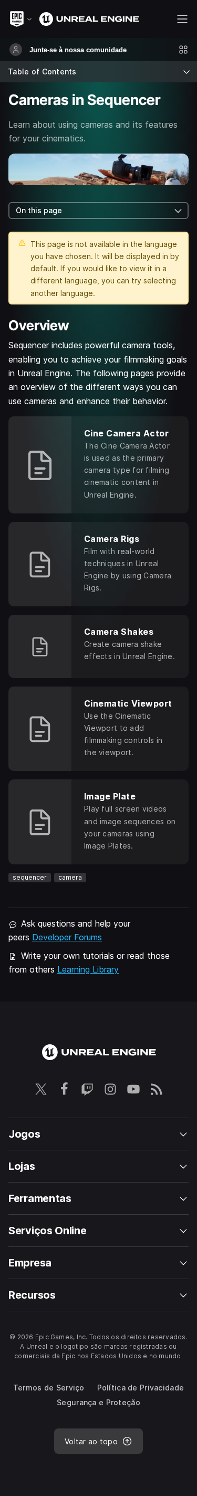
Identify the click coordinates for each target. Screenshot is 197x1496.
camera (70, 877)
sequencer (30, 877)
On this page (39, 210)
